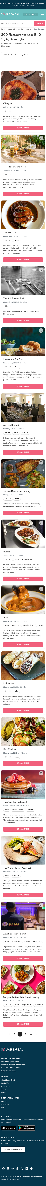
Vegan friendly (26, 1005)
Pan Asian (27, 941)
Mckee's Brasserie (11, 425)
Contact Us (5, 1083)
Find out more (22, 121)
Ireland (4, 1101)
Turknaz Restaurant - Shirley (16, 491)
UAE (2, 1107)
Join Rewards (30, 14)
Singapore (5, 1104)
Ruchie (6, 551)
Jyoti (5, 617)
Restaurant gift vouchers (10, 1061)
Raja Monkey (9, 749)
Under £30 (24, 433)
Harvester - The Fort (13, 359)
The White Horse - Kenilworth (17, 868)
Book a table (23, 128)
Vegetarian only (27, 559)
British (7, 174)
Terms (3, 1089)
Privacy (4, 1092)
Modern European (18, 809)
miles (27, 43)
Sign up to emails (13, 1149)
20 (37, 1034)
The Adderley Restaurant (15, 802)
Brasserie (7, 433)
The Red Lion (9, 232)
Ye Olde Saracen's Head (14, 166)
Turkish (17, 499)
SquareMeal (10, 14)
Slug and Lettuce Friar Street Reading (21, 997)
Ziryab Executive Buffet (14, 933)
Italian (17, 691)
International (16, 941)
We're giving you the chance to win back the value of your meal (23, 4)
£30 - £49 (8, 111)
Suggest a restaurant (8, 1071)
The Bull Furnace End (13, 298)
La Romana (8, 683)
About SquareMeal (8, 1080)
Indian (17, 559)
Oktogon (7, 103)
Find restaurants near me (10, 1068)
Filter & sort (11, 55)
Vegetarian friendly (28, 625)
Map (26, 54)
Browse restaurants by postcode (13, 1065)
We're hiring (5, 1086)
